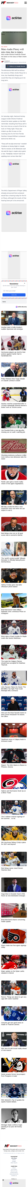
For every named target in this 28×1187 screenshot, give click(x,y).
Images (14, 1161)
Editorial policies (14, 1174)
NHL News (14, 1158)
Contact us (14, 1175)
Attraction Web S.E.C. (11, 1153)
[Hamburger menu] (25, 3)
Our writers (14, 1169)
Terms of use (14, 1171)
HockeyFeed (7, 61)
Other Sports (14, 1163)
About (14, 1168)
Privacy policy (14, 1172)
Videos (14, 1159)
